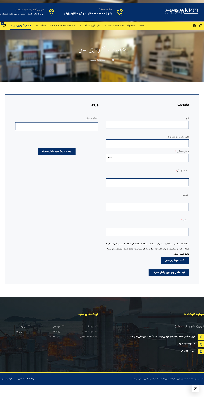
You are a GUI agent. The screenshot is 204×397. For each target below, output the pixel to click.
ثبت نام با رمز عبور (174, 260)
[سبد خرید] (4, 26)
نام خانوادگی (182, 170)
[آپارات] (194, 26)
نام (186, 118)
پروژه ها (56, 332)
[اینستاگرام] (201, 26)
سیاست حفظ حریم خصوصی (128, 249)
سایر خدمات (54, 337)
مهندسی (56, 326)
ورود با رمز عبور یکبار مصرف (56, 151)
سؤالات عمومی (87, 337)
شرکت (185, 195)
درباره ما (22, 326)
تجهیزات (90, 326)
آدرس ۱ (184, 220)
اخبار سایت (89, 332)
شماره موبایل (91, 118)
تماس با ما (21, 332)
